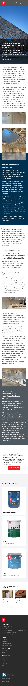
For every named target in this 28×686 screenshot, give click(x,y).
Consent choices (5, 681)
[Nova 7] (14, 531)
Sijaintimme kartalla (7, 634)
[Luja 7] (14, 563)
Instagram (4, 660)
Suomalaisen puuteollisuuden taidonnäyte (20, 601)
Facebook (4, 658)
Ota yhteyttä (14, 468)
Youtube (4, 662)
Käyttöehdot (5, 641)
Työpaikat (4, 650)
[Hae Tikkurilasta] (20, 3)
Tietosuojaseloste (6, 643)
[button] (16, 3)
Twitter (3, 664)
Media (3, 652)
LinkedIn (4, 666)
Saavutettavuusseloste (7, 645)
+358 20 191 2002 (11, 632)
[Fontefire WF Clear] (14, 501)
